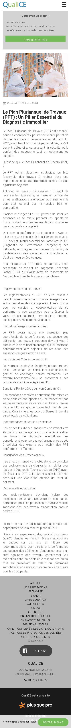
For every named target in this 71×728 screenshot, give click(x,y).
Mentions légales (35, 624)
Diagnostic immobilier (36, 620)
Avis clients (35, 604)
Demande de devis (36, 40)
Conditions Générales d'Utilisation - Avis (35, 628)
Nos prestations (35, 587)
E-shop (35, 595)
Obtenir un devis (53, 722)
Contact (35, 608)
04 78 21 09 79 (37, 680)
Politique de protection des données (36, 632)
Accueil (35, 583)
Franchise (36, 591)
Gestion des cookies (35, 637)
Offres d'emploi (35, 599)
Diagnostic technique (35, 616)
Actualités (35, 612)
